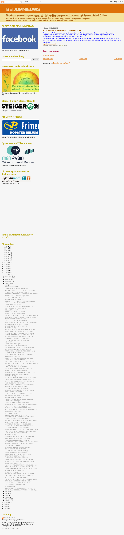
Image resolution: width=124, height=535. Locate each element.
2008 (6, 506)
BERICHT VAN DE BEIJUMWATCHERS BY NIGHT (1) (21, 490)
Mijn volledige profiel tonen (10, 528)
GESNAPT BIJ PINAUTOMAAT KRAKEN (17, 292)
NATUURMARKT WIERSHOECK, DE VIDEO (18, 424)
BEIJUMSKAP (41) (10, 434)
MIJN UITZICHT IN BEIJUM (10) (14, 470)
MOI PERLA (8, 342)
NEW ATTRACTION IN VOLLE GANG (16, 422)
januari (7, 500)
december (8, 276)
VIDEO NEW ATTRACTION (13, 413)
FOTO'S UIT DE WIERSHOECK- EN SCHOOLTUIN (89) (21, 479)
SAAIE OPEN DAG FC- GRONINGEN (16, 415)
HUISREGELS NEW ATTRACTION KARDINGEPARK (20, 431)
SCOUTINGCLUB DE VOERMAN (15, 312)
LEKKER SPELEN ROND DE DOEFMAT (17, 288)
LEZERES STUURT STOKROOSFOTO (16, 458)
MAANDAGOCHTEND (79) (13, 472)
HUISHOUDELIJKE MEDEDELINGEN (16, 320)
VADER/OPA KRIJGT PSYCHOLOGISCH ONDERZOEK (21, 429)
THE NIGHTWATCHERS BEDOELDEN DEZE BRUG (20, 475)
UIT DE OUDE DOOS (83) (13, 344)
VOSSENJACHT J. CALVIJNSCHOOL (16, 386)
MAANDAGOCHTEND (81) (13, 356)
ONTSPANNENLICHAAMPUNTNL (15, 484)
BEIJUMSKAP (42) (10, 376)
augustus (8, 283)
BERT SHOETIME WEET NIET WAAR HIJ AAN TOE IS (21, 409)
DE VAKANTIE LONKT (11, 310)
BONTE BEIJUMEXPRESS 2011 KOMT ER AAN (19, 466)
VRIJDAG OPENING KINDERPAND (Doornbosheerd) (21, 404)
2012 (6, 272)
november (8, 278)
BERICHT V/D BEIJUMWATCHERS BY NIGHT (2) (20, 381)
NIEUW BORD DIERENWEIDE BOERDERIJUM (19, 358)
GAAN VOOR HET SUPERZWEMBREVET (17, 447)
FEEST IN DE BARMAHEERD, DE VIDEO (17, 402)
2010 (6, 502)
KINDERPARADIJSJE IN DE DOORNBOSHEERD (19, 361)
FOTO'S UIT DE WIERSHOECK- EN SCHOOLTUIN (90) (21, 420)
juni (6, 491)
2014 (6, 268)
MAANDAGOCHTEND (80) (13, 411)
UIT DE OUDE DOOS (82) (13, 401)
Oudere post (118, 59)
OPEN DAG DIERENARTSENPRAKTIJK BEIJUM (19, 379)
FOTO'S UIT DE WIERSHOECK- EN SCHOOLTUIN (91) (21, 363)
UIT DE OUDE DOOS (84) (13, 304)
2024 (6, 249)
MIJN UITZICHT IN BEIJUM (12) (14, 299)
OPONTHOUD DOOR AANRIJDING (16, 456)
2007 (6, 508)
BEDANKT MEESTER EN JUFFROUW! (16, 324)
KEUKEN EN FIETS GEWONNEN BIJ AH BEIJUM (19, 474)
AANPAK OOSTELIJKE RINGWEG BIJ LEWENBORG (21, 465)
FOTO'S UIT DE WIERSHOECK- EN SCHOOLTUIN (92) (21, 315)
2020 (6, 257)
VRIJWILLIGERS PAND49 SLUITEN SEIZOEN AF (19, 335)
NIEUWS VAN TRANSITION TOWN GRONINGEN (20, 301)
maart (7, 497)
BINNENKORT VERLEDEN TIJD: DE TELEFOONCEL (21, 322)
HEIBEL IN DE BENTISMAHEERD (15, 360)
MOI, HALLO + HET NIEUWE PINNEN (16, 477)
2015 (6, 266)
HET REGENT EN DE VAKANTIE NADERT (17, 395)
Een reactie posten (48, 55)
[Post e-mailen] (65, 45)
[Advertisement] (12, 197)
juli (6, 285)
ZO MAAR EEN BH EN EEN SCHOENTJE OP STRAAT (21, 468)
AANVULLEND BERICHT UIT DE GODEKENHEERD (20, 290)
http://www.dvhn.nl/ (49, 44)
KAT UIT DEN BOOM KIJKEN (13, 297)
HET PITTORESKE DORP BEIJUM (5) (16, 451)
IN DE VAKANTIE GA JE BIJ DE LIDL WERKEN (19, 354)
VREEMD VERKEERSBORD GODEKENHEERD (19, 399)
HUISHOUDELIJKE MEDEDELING (15, 303)
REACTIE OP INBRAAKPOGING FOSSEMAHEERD (20, 317)
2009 (6, 504)
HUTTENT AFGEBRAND (12, 445)
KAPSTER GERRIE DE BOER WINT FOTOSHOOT (20, 488)
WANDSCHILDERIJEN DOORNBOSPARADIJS (19, 306)
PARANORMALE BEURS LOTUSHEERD (17, 440)
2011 (6, 274)
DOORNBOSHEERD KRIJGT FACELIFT (17, 427)
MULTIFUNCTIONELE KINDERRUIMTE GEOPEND (20, 377)
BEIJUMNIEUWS (23, 9)
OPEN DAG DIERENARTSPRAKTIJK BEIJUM (18, 368)
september (8, 281)
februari (7, 499)
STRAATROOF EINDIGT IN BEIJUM (62, 30)
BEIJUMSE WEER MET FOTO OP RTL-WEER (19, 443)
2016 (6, 264)
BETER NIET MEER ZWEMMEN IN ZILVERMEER (19, 461)
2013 (6, 270)
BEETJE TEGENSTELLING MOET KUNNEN (18, 349)
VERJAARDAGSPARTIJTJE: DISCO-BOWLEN (19, 336)
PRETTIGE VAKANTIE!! (12, 287)
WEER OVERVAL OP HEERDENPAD (16, 452)
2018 (6, 260)
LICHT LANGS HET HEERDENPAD (15, 308)
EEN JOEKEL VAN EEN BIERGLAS (15, 449)
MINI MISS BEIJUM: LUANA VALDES (16, 367)
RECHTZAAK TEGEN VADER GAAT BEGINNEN (19, 390)
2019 (6, 258)
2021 (6, 255)
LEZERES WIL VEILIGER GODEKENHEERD (18, 393)
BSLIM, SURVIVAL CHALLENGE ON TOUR (18, 454)
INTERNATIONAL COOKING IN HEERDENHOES (19, 385)
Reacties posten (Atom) (61, 63)
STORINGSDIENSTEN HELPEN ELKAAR (17, 418)
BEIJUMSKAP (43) (10, 327)
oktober (7, 279)
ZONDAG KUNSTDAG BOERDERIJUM (16, 374)
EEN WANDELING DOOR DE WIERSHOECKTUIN (20, 329)
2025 (6, 247)
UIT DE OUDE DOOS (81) (13, 463)
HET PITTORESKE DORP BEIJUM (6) (16, 388)
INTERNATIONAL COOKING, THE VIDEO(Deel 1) (20, 351)
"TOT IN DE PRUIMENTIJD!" (13, 392)
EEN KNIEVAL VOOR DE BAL (14, 365)
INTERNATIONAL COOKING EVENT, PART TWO (19, 347)
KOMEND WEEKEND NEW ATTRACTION (17, 438)
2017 (6, 262)
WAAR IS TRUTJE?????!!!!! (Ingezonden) (17, 295)
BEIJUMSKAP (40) (10, 486)
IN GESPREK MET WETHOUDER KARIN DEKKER (20, 333)
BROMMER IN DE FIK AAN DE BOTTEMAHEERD (20, 372)
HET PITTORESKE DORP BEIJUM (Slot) (17, 340)
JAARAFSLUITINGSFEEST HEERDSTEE (17, 338)
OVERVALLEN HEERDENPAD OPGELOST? (18, 408)
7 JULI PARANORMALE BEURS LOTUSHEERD (19, 459)
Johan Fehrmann (9, 517)
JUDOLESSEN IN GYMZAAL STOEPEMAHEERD (19, 436)
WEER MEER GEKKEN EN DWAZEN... (16, 319)
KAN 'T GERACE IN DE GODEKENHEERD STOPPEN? (21, 442)
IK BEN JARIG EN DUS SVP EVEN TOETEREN (19, 331)
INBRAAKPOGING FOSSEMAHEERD (16, 345)
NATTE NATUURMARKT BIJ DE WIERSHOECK (19, 426)
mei (6, 493)
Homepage (83, 59)
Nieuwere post (48, 59)
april (6, 495)
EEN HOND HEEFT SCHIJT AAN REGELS (17, 483)
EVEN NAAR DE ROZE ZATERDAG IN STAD (18, 481)
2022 (6, 253)
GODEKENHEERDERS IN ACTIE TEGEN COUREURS (21, 294)
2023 (6, 251)
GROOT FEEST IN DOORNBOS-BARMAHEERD (19, 417)
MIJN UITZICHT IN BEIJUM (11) (14, 397)
